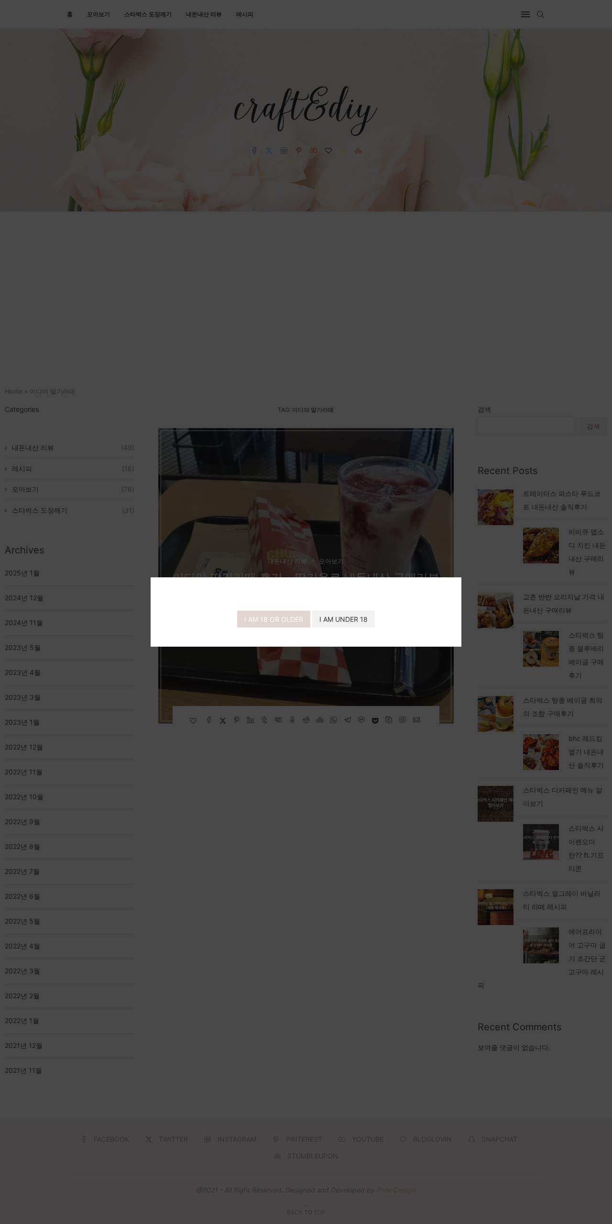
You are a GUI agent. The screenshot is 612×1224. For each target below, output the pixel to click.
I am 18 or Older (273, 619)
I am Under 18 (343, 619)
